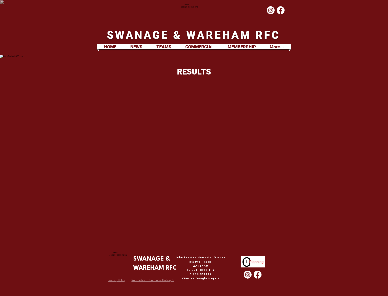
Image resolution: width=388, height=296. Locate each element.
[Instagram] (271, 10)
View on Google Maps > (200, 279)
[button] (163, 46)
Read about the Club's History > (153, 280)
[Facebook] (281, 10)
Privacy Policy (116, 280)
